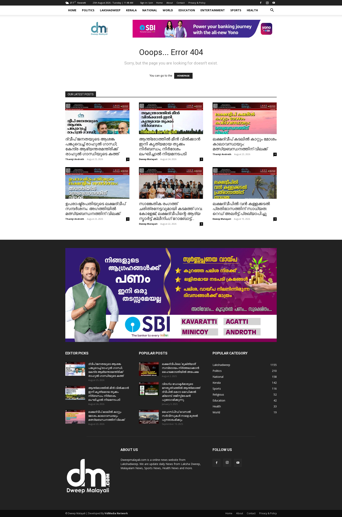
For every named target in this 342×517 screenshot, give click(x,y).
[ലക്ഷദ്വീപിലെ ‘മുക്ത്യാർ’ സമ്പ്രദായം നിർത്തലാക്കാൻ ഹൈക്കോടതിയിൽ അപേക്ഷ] (149, 369)
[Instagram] (267, 3)
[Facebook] (261, 3)
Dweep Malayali (148, 159)
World (168, 10)
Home (159, 2)
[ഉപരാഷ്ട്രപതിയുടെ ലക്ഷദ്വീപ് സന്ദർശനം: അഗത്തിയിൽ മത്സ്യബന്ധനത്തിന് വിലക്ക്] (97, 183)
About (169, 2)
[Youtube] (274, 3)
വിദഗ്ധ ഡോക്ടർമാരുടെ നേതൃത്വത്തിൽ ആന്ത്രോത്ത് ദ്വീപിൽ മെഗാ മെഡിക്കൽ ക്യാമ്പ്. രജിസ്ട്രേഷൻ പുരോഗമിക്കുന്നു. (181, 391)
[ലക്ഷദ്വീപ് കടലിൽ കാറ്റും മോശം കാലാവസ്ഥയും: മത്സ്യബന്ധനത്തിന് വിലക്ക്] (245, 118)
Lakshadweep (110, 10)
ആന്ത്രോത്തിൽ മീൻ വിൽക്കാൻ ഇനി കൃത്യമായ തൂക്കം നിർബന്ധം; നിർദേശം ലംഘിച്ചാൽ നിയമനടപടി (169, 146)
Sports (235, 10)
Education (187, 10)
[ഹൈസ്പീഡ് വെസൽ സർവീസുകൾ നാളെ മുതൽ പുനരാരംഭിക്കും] (149, 417)
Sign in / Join (146, 2)
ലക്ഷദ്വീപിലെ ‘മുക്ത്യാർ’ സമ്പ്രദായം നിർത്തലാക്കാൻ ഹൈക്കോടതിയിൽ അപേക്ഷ (180, 367)
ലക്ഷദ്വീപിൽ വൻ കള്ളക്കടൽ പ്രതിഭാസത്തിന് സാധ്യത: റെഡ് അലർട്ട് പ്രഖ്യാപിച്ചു (241, 208)
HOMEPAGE (183, 75)
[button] (272, 10)
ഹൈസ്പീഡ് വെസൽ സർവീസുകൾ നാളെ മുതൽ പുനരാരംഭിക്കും (180, 415)
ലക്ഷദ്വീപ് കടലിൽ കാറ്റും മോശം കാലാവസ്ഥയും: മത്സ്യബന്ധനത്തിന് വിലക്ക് (106, 415)
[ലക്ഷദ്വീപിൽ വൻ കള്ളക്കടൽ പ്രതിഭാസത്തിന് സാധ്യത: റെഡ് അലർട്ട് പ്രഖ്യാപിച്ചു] (245, 183)
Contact (181, 2)
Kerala (131, 10)
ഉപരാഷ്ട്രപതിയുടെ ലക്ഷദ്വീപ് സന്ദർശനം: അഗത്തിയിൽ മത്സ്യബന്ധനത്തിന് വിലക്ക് (95, 208)
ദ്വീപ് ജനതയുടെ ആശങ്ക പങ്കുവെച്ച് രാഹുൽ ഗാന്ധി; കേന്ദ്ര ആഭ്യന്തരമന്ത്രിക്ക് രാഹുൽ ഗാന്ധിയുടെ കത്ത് (92, 146)
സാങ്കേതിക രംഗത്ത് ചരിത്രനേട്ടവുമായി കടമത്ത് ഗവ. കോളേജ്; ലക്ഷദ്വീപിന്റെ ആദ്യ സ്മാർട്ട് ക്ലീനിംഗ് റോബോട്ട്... (171, 211)
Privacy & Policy (196, 2)
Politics (88, 10)
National (149, 10)
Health (252, 10)
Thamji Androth (74, 159)
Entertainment (212, 10)
